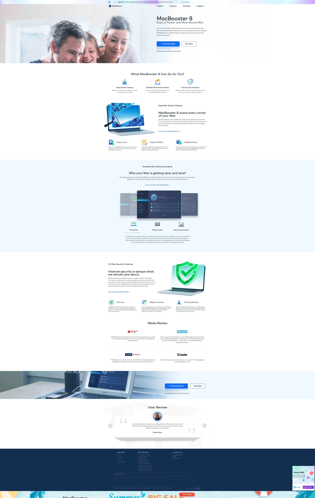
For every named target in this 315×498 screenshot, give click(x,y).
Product (160, 6)
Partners (119, 456)
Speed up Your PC (119, 475)
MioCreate (165, 488)
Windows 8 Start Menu (151, 475)
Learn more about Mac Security (118, 292)
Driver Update (162, 475)
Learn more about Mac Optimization (156, 185)
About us (119, 455)
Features (173, 6)
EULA (149, 488)
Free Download (169, 44)
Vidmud (170, 488)
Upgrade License (177, 455)
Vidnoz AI (165, 477)
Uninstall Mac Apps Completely (145, 467)
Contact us (119, 458)
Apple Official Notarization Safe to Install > (169, 51)
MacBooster (117, 6)
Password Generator (119, 477)
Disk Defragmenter (130, 475)
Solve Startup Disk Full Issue (145, 463)
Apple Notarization (121, 461)
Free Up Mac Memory (143, 460)
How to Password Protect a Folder (176, 475)
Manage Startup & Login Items (145, 468)
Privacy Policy (133, 488)
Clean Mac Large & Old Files (144, 465)
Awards (119, 460)
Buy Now (189, 44)
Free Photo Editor (156, 477)
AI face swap (159, 488)
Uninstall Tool (140, 475)
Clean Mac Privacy (142, 458)
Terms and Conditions (142, 488)
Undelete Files (190, 475)
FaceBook (197, 488)
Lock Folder (130, 477)
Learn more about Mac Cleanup (168, 131)
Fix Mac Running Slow (143, 461)
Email (200, 488)
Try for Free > (185, 2)
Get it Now (187, 494)
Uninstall (153, 488)
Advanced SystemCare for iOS (142, 477)
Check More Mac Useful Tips (144, 470)
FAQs (174, 456)
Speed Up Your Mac (142, 456)
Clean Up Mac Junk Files (144, 455)
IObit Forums (176, 458)
